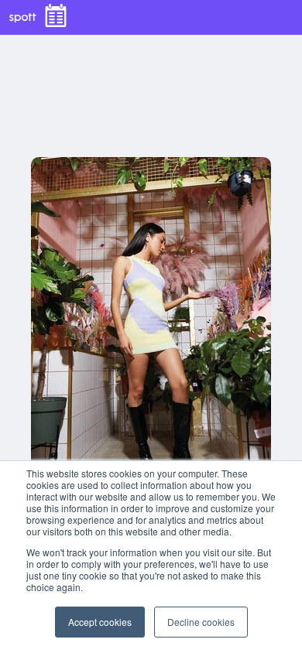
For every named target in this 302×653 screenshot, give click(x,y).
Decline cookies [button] (201, 621)
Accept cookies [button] (100, 621)
